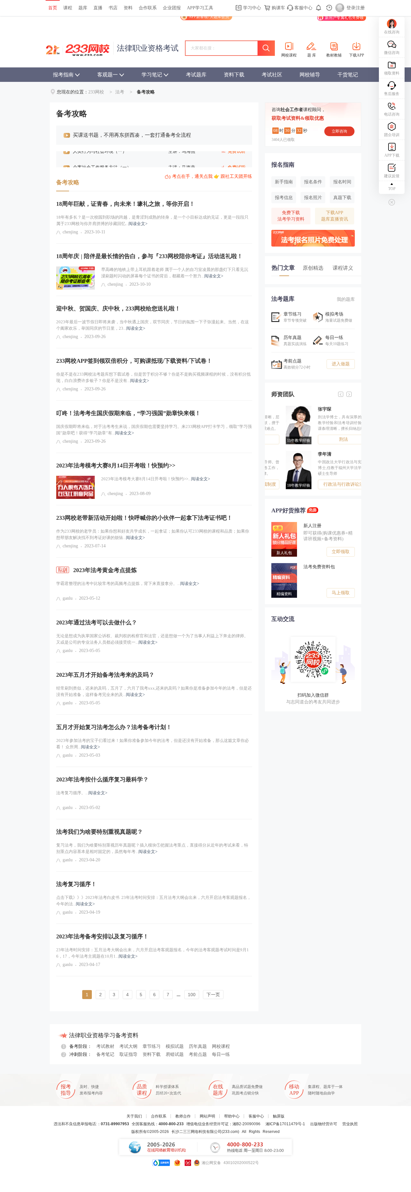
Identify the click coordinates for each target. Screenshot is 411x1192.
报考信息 (284, 197)
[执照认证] (177, 1163)
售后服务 (391, 93)
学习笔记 (152, 74)
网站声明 (207, 1116)
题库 (82, 7)
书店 (113, 7)
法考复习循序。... (81, 792)
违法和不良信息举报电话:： (91, 1124)
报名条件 (313, 181)
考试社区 (272, 74)
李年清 (310, 454)
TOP (392, 189)
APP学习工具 (200, 7)
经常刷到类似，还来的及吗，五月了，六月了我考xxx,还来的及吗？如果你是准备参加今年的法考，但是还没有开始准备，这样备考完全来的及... (154, 691)
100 (192, 994)
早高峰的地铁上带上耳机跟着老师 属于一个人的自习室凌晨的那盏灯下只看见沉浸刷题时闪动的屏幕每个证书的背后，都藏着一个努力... (174, 272)
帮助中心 (232, 1116)
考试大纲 (128, 1046)
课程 (67, 7)
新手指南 (284, 181)
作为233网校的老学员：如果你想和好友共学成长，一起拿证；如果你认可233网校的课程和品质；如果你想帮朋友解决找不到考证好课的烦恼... (152, 534)
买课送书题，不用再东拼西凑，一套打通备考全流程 (132, 135)
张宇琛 (310, 409)
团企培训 (391, 135)
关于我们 (134, 1116)
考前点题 (198, 1054)
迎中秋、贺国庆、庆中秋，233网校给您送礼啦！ (118, 308)
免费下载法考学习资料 (290, 216)
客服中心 (302, 7)
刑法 (329, 439)
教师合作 (183, 1116)
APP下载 (391, 155)
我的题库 (346, 299)
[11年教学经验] (285, 408)
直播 (97, 7)
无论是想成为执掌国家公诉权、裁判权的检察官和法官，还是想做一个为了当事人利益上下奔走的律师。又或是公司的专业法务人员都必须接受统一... (152, 639)
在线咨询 (391, 32)
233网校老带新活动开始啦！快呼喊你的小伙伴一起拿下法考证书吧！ (144, 518)
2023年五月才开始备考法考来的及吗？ (105, 675)
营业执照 (350, 1124)
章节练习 (152, 1046)
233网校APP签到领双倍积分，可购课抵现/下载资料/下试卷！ (134, 361)
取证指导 (128, 1054)
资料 (128, 7)
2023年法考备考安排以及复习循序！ (102, 936)
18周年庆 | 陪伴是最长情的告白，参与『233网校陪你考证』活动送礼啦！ (149, 256)
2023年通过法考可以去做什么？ (96, 622)
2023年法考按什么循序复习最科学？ (102, 779)
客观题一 (107, 74)
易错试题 (175, 1054)
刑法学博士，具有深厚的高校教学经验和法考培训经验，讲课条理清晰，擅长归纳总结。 (329, 423)
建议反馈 (391, 176)
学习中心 (251, 7)
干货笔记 (347, 74)
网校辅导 (310, 74)
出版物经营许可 (323, 1124)
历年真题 (198, 1046)
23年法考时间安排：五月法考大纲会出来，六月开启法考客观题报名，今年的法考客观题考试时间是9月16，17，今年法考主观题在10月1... (152, 953)
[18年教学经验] (285, 453)
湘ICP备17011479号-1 (285, 1124)
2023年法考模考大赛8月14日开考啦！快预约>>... (155, 478)
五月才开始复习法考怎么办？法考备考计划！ (114, 727)
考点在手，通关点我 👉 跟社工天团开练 (212, 176)
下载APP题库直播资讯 (334, 216)
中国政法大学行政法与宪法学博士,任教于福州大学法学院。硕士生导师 (329, 468)
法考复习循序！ (76, 884)
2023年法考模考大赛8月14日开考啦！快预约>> (115, 465)
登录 (350, 7)
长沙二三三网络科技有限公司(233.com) (205, 1131)
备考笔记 (105, 1054)
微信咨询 (391, 52)
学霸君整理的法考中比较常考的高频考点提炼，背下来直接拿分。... (127, 583)
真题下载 (342, 197)
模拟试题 (175, 1046)
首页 (52, 7)
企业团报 (172, 7)
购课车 (277, 7)
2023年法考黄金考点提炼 (104, 570)
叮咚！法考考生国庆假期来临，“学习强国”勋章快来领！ (128, 413)
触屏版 (278, 1116)
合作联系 (148, 7)
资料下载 (234, 74)
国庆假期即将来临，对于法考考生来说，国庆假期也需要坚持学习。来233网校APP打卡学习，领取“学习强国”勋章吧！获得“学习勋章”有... (154, 429)
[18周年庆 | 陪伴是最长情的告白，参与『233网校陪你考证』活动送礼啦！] (75, 278)
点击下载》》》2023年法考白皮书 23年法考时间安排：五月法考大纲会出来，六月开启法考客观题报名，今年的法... (153, 900)
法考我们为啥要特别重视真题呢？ (99, 832)
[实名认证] (188, 1163)
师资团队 (282, 394)
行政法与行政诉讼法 (329, 484)
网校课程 (221, 1046)
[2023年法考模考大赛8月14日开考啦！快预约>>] (75, 487)
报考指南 (63, 74)
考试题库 (196, 74)
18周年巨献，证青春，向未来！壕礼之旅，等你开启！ (125, 204)
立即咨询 (339, 131)
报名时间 (342, 181)
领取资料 (391, 73)
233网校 (96, 92)
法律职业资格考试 (148, 48)
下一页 (213, 994)
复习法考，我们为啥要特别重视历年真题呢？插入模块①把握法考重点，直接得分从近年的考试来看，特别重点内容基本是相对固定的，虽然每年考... (152, 848)
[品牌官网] (161, 1163)
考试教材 (105, 1046)
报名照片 (313, 197)
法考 (119, 92)
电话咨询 (391, 114)
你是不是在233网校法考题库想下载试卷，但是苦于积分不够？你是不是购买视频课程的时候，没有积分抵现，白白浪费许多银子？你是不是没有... (153, 377)
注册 (360, 7)
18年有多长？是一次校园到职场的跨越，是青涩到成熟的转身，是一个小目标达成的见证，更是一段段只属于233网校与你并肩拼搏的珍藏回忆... (152, 220)
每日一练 (221, 1054)
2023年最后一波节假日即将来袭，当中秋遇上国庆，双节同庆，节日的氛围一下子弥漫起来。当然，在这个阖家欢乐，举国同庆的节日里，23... (152, 325)
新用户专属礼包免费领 (344, 17)
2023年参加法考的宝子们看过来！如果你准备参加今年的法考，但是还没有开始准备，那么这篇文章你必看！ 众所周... (152, 743)
